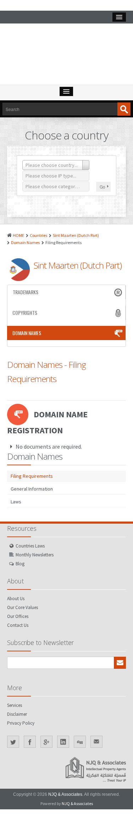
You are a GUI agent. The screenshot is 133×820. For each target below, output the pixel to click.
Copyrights (24, 312)
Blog (20, 564)
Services (14, 705)
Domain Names (25, 242)
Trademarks (25, 292)
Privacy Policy (20, 723)
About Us (15, 599)
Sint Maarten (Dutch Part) (76, 235)
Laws (16, 501)
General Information (32, 489)
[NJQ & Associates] (66, 55)
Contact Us (17, 625)
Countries (38, 235)
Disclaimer (17, 714)
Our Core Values (22, 607)
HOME (18, 235)
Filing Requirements (32, 476)
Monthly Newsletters (35, 555)
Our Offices (17, 616)
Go (102, 187)
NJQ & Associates (65, 794)
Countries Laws (30, 546)
